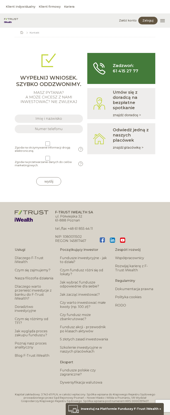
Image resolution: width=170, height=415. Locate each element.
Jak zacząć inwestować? (80, 295)
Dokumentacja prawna (134, 289)
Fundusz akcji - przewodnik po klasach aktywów (83, 329)
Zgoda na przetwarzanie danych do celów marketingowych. (48, 163)
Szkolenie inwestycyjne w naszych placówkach (81, 350)
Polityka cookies (128, 297)
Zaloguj (147, 20)
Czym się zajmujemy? (32, 270)
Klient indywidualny (20, 6)
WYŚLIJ (48, 181)
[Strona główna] (11, 20)
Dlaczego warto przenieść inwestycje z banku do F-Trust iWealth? (33, 293)
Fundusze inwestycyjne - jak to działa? (83, 260)
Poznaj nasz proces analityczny (30, 345)
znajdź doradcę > (127, 115)
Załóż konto (128, 20)
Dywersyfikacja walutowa (81, 382)
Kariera (69, 6)
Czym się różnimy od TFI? (31, 321)
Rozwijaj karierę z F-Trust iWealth (131, 268)
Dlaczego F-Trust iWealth (29, 260)
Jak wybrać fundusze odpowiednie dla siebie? (79, 284)
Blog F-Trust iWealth (32, 356)
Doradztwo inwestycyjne (25, 309)
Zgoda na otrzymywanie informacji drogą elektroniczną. (48, 149)
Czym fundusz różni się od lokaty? (81, 272)
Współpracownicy (129, 258)
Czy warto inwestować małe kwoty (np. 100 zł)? (83, 305)
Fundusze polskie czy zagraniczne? (78, 372)
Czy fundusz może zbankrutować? (75, 317)
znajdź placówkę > (128, 147)
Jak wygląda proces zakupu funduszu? (31, 333)
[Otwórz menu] (162, 20)
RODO (120, 305)
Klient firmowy (50, 6)
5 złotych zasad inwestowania (84, 339)
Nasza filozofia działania (34, 278)
